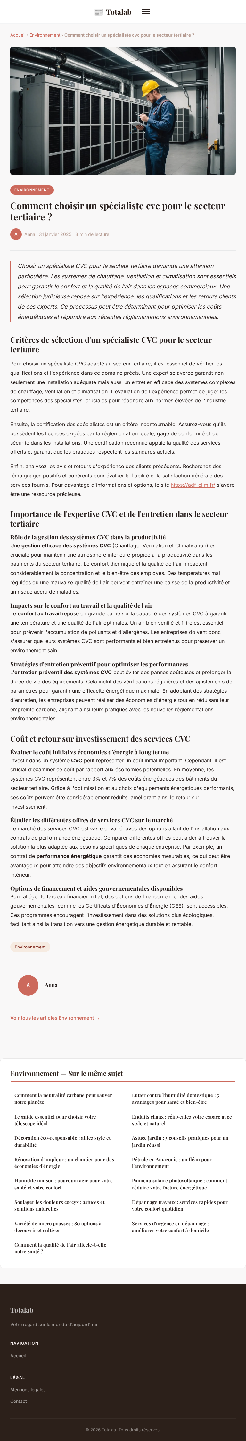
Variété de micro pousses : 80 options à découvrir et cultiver (58, 1226)
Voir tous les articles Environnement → (55, 1018)
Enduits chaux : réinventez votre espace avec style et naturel (182, 1120)
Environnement (44, 35)
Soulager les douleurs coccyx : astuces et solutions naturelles (59, 1205)
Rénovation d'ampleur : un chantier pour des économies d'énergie (64, 1162)
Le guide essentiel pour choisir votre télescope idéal (55, 1120)
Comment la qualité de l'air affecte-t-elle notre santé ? (60, 1248)
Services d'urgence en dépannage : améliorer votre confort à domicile (170, 1226)
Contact (18, 1401)
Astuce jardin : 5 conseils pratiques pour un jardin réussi (180, 1141)
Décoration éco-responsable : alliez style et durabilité (62, 1141)
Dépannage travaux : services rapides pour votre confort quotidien (180, 1205)
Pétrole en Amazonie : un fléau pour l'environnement (172, 1162)
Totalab (113, 11)
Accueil (17, 35)
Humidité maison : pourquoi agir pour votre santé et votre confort (63, 1183)
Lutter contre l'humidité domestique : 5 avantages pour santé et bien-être (175, 1098)
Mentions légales (27, 1389)
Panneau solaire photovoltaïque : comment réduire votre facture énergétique (179, 1183)
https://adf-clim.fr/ (193, 485)
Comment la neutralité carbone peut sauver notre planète (63, 1098)
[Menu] (145, 11)
